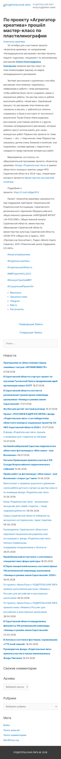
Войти (6, 725)
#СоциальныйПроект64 (20, 286)
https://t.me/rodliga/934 (26, 192)
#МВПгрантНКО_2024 (19, 273)
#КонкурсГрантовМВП (19, 280)
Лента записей (11, 730)
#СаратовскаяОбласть (19, 267)
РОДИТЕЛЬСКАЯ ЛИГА (43, 4)
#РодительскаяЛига (18, 261)
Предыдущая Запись (31, 324)
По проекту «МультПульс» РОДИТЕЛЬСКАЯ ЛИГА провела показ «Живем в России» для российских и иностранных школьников (30, 607)
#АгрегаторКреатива (18, 254)
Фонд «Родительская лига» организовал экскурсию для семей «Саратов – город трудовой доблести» (25, 506)
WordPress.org (11, 740)
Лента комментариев (14, 735)
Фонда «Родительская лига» (31, 165)
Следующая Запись (31, 332)
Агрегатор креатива (14, 41)
